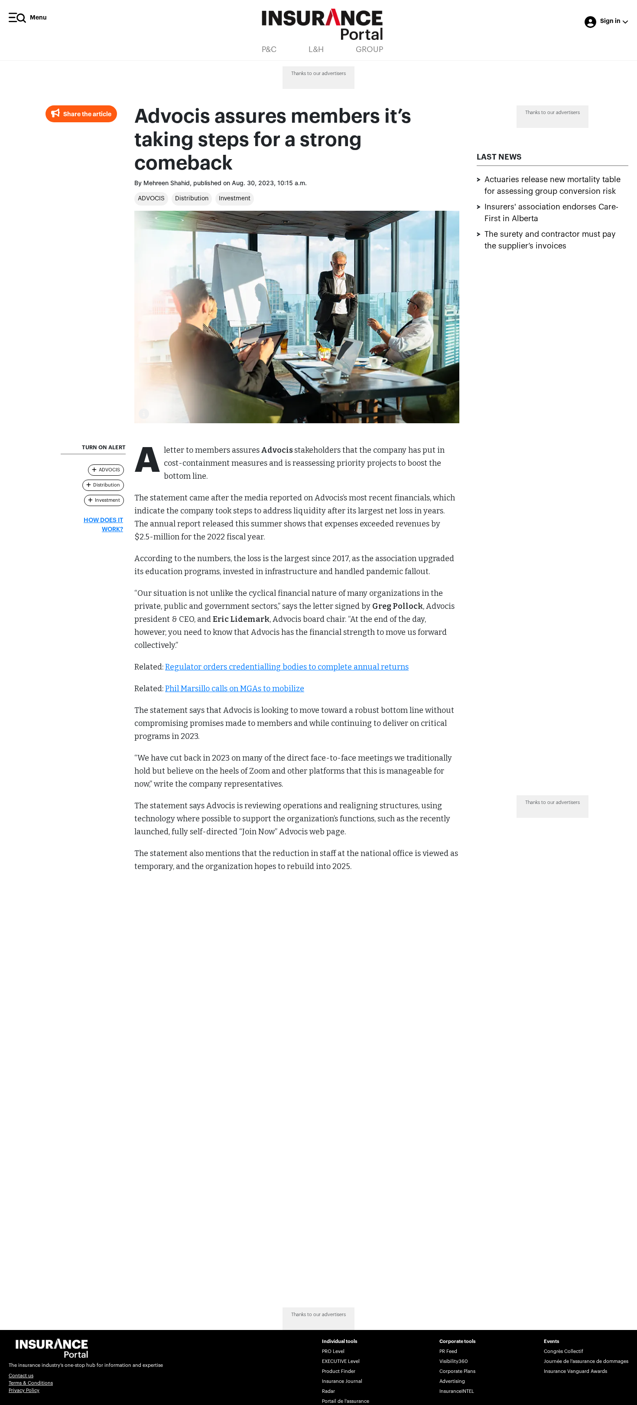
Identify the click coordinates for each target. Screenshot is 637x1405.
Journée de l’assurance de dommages (586, 1361)
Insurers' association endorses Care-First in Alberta (551, 212)
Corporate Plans (457, 1371)
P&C (269, 49)
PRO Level (333, 1351)
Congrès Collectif (563, 1351)
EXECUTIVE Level (341, 1361)
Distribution (191, 199)
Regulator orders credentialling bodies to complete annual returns (287, 667)
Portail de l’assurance (345, 1401)
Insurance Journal (342, 1381)
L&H (316, 49)
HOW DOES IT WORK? (103, 525)
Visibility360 (453, 1361)
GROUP (369, 49)
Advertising (452, 1381)
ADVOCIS (151, 199)
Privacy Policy (24, 1390)
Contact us (21, 1375)
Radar (328, 1391)
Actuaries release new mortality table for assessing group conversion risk (552, 185)
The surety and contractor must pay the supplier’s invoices (550, 240)
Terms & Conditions (31, 1383)
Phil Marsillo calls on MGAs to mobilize (234, 688)
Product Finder (338, 1371)
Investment (234, 199)
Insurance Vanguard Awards (575, 1371)
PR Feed (448, 1351)
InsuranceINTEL (456, 1391)
